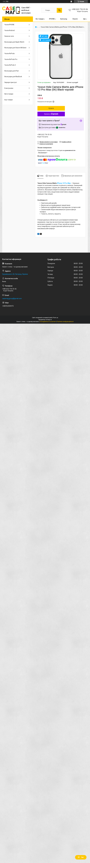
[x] (41, 234)
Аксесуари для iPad (11, 71)
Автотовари (8, 94)
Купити (51, 108)
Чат (82, 857)
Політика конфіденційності (65, 321)
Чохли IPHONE (9, 24)
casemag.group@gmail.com (12, 298)
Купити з (47, 114)
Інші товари (8, 100)
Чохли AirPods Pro (10, 59)
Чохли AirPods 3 (10, 65)
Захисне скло (9, 36)
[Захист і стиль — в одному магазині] (11, 10)
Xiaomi (75, 19)
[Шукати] (59, 10)
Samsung (63, 19)
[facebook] (38, 234)
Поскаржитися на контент (48, 321)
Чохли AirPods (9, 53)
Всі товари (40, 19)
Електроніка (8, 88)
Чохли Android (9, 30)
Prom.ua (55, 317)
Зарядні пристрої (10, 82)
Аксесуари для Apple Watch (14, 42)
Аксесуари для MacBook (13, 76)
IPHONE (52, 19)
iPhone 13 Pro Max (64, 183)
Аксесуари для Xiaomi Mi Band (15, 48)
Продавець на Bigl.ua (45, 319)
